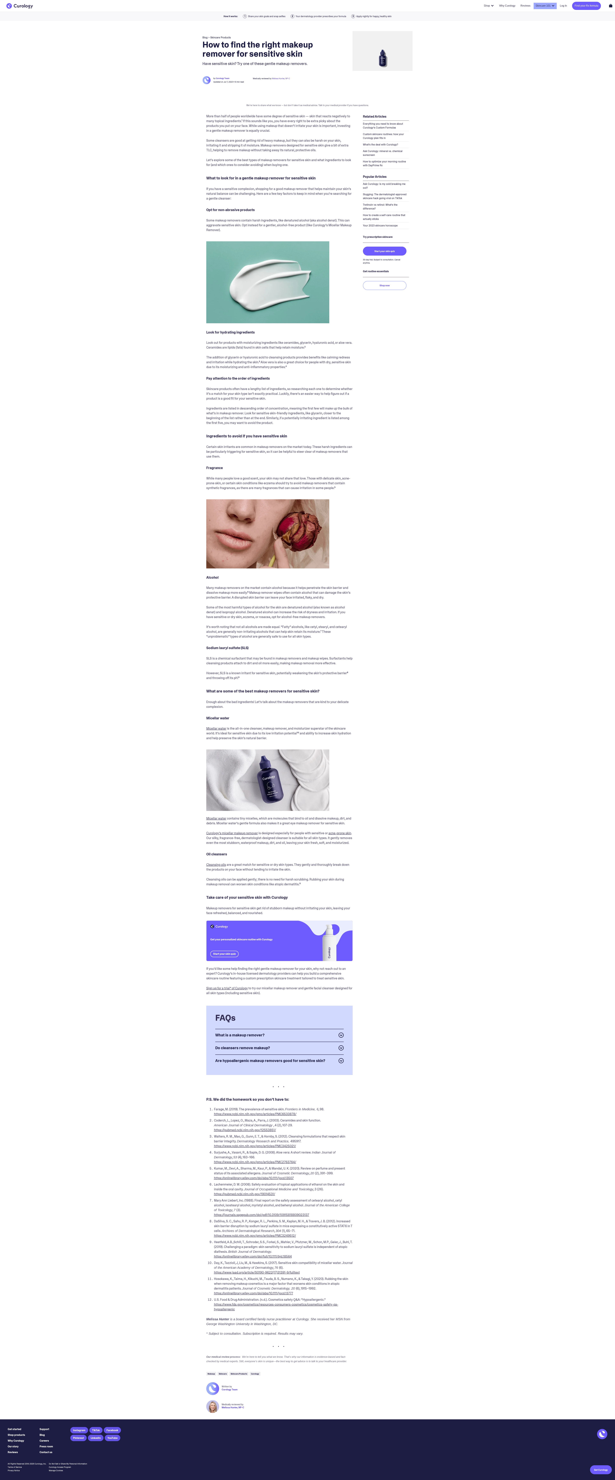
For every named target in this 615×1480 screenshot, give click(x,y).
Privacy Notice (14, 1470)
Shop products (16, 1435)
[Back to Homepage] (19, 6)
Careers (44, 1440)
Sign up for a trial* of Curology (227, 988)
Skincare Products (220, 37)
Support (44, 1429)
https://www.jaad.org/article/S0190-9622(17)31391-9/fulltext (257, 1272)
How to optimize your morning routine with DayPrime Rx (384, 163)
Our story (13, 1446)
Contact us (46, 1452)
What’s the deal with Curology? (380, 144)
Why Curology (16, 1440)
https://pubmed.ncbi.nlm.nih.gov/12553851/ (245, 1130)
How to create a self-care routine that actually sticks (384, 217)
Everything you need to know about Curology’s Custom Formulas (383, 125)
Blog (42, 1435)
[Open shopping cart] (610, 5)
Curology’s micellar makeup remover (232, 833)
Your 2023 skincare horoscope (380, 225)
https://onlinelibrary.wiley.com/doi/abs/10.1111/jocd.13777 (253, 1293)
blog (205, 37)
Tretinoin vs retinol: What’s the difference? (380, 206)
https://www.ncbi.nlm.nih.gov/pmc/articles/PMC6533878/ (255, 1114)
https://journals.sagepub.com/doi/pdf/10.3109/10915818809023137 (261, 1215)
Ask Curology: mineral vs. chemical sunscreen (382, 153)
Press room (46, 1446)
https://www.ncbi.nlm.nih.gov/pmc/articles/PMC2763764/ (255, 1162)
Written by (227, 1386)
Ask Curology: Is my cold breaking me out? (384, 185)
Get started (14, 1429)
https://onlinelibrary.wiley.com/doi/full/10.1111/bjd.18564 (253, 1256)
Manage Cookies (56, 1470)
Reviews (13, 1452)
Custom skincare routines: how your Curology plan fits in (383, 136)
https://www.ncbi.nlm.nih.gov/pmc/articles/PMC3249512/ (255, 1236)
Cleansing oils (216, 865)
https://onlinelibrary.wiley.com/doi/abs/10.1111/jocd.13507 (254, 1178)
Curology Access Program (60, 1467)
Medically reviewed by (232, 1404)
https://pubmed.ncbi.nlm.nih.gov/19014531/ (244, 1194)
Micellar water (216, 728)
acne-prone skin (339, 833)
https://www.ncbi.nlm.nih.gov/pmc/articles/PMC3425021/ (255, 1146)
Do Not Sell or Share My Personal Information (68, 1464)
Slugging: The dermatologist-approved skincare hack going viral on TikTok (384, 196)
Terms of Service (15, 1467)
